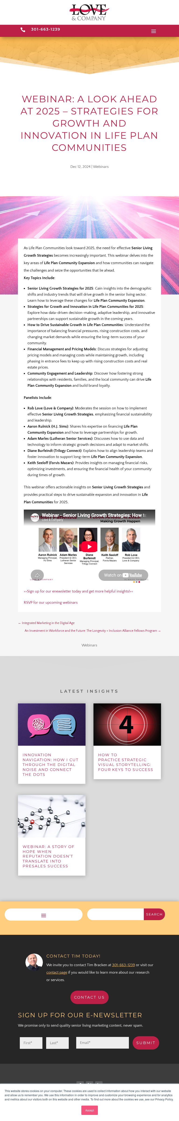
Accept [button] (89, 1110)
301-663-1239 (45, 29)
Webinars (101, 167)
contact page (56, 972)
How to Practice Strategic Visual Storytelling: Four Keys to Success (125, 762)
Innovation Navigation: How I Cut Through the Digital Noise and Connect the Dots (51, 765)
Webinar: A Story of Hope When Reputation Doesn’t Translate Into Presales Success (49, 856)
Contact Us (89, 997)
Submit (145, 1043)
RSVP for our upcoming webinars (51, 602)
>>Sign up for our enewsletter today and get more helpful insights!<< (78, 591)
